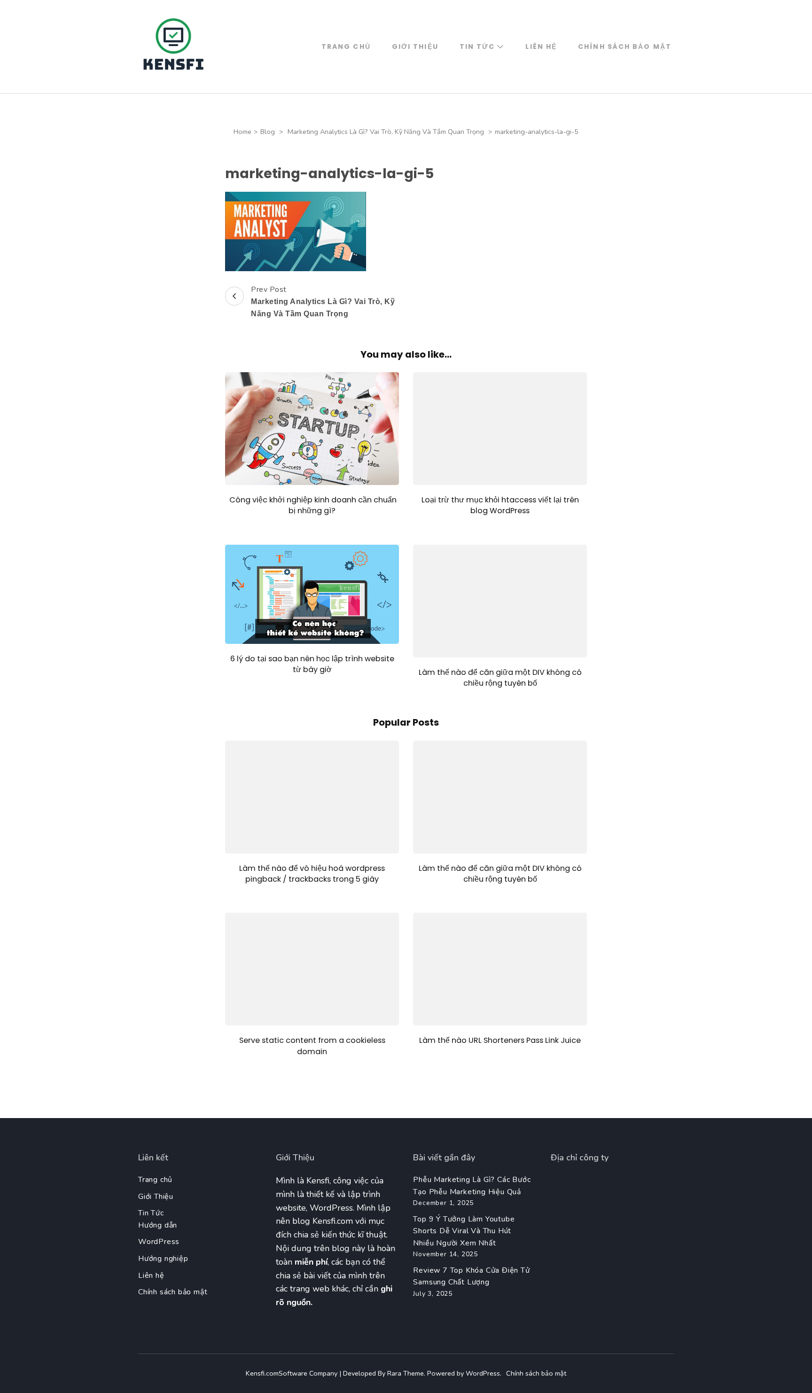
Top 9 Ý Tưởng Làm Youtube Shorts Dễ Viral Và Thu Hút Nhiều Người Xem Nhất (464, 1231)
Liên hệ (541, 46)
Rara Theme (405, 1373)
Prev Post (323, 301)
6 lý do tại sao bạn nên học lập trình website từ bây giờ (312, 664)
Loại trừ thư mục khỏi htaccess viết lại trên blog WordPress (500, 505)
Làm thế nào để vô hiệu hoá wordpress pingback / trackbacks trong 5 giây (312, 873)
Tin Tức (477, 46)
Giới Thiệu (415, 46)
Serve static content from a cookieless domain (312, 1045)
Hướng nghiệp (163, 1258)
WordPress (159, 1241)
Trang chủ (346, 46)
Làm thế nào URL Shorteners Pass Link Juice (500, 1040)
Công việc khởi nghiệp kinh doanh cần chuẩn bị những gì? (312, 505)
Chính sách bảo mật (624, 46)
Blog (267, 131)
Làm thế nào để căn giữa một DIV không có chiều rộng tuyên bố (500, 678)
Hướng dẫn (157, 1225)
